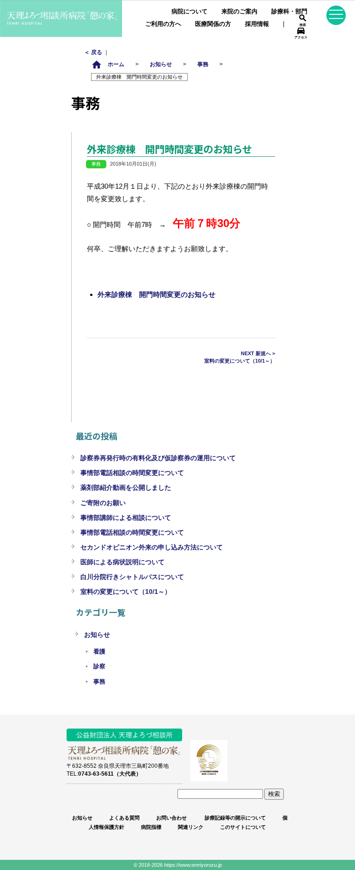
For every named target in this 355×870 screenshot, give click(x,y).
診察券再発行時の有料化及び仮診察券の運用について (158, 458)
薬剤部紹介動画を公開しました (125, 487)
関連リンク (190, 827)
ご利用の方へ (163, 23)
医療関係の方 (213, 23)
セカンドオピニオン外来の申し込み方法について (151, 547)
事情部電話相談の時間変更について (132, 472)
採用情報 (257, 23)
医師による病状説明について (122, 562)
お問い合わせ (171, 818)
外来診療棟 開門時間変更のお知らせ (156, 294)
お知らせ (161, 64)
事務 (202, 64)
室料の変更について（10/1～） (125, 591)
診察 (99, 666)
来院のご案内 (239, 11)
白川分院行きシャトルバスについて (132, 576)
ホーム (107, 64)
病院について (189, 11)
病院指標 (151, 827)
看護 (99, 651)
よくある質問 (124, 818)
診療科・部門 (289, 11)
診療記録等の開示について (234, 818)
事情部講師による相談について (125, 517)
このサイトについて (243, 827)
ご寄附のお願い (103, 502)
